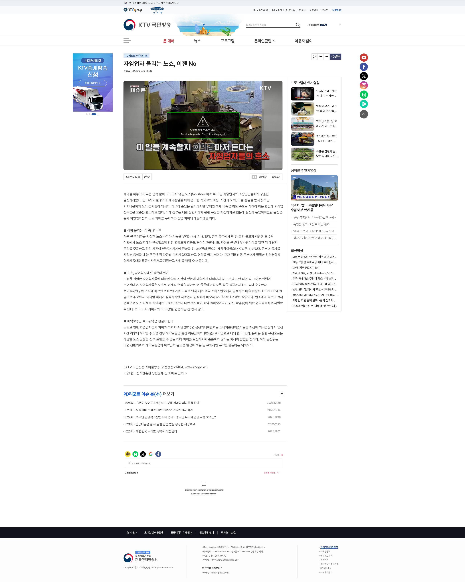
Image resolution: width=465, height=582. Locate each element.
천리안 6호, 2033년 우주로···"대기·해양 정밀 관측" (315, 273)
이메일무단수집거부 (329, 564)
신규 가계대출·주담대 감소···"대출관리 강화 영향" (315, 278)
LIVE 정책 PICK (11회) (306, 267)
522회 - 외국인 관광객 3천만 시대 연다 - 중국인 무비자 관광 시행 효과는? (170, 417)
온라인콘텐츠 (264, 41)
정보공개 (313, 10)
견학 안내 (132, 532)
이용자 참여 (304, 41)
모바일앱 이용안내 (153, 532)
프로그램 (227, 41)
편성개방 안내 (206, 532)
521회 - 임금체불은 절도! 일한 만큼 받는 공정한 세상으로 (160, 424)
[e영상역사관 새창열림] (133, 9)
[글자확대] (321, 57)
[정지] (98, 114)
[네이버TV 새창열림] (364, 104)
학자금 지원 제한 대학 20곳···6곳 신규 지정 (315, 238)
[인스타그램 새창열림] (364, 85)
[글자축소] (327, 57)
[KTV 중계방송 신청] (93, 82)
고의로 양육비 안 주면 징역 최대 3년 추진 (315, 257)
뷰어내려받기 (326, 572)
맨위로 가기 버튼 (364, 114)
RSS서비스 (325, 568)
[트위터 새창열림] (364, 76)
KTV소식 (290, 10)
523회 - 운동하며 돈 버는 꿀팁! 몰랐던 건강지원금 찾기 (159, 410)
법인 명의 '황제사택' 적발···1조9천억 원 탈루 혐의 (315, 289)
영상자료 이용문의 (211, 567)
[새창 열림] (315, 57)
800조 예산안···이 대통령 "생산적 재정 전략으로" (315, 306)
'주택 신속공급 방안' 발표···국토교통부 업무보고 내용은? (315, 231)
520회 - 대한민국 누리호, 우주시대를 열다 (151, 431)
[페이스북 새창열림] (364, 67)
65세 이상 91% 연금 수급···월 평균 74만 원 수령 (315, 284)
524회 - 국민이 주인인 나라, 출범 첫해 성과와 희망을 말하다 (162, 403)
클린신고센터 (326, 555)
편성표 (302, 10)
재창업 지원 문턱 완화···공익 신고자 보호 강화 (315, 300)
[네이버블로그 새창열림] (364, 94)
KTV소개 (277, 10)
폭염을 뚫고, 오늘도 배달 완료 (311, 224)
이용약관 (324, 560)
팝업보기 (276, 176)
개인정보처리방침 (329, 547)
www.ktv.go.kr (195, 367)
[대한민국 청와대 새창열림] (157, 8)
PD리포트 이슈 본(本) (136, 55)
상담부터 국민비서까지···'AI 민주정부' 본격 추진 (315, 295)
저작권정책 (325, 551)
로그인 (325, 10)
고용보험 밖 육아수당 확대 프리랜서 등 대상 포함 (315, 262)
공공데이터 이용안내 (181, 532)
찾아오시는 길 (228, 532)
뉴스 (197, 41)
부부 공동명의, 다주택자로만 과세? (314, 217)
